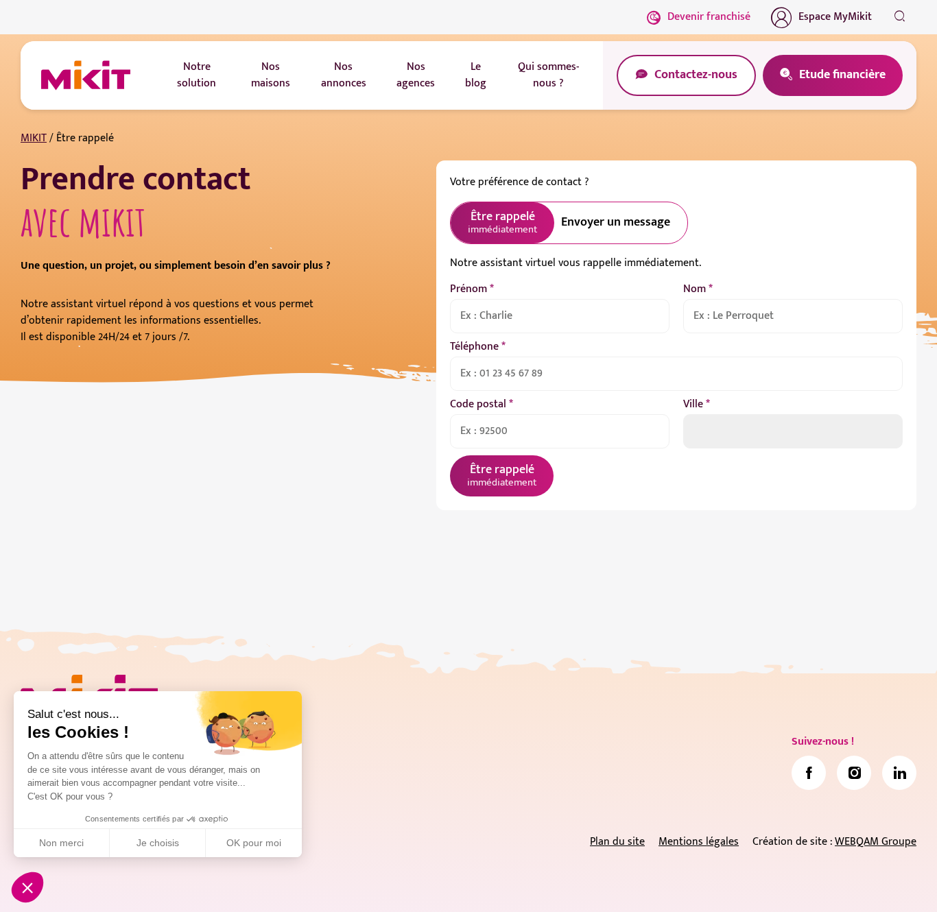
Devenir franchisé (708, 17)
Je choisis (158, 842)
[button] (27, 887)
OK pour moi (253, 842)
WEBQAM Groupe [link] (875, 841)
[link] (809, 773)
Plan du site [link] (617, 841)
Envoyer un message (615, 222)
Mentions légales (699, 841)
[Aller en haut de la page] (899, 881)
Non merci (61, 842)
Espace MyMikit (835, 17)
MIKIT (34, 138)
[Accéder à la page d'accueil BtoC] (86, 75)
